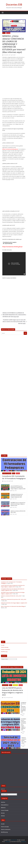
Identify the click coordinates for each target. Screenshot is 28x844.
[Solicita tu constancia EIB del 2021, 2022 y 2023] (5, 513)
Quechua (3, 802)
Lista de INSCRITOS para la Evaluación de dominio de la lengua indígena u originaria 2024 (18, 487)
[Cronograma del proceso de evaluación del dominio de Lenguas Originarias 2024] (5, 496)
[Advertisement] (14, 83)
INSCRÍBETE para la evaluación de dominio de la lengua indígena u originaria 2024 (18, 504)
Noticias (8, 33)
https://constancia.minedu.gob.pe (10, 149)
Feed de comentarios (5, 649)
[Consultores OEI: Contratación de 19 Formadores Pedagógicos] (14, 464)
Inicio (4, 33)
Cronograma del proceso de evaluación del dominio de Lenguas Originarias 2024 (17, 496)
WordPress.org (4, 651)
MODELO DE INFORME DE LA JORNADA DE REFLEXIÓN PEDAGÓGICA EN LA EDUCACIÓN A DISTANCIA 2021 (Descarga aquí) (14, 314)
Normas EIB (15, 685)
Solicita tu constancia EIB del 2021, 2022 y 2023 (18, 511)
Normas (3, 813)
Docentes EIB (14, 4)
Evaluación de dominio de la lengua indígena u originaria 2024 (14, 603)
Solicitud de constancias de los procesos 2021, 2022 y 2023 (13, 599)
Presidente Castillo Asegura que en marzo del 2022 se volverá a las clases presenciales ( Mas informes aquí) (14, 321)
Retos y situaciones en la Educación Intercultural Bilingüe (13, 606)
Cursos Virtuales (4, 810)
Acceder (2, 645)
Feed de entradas (4, 647)
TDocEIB (13, 54)
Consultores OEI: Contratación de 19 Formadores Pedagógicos (14, 477)
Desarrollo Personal (7, 473)
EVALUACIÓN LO (5, 685)
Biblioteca (3, 807)
